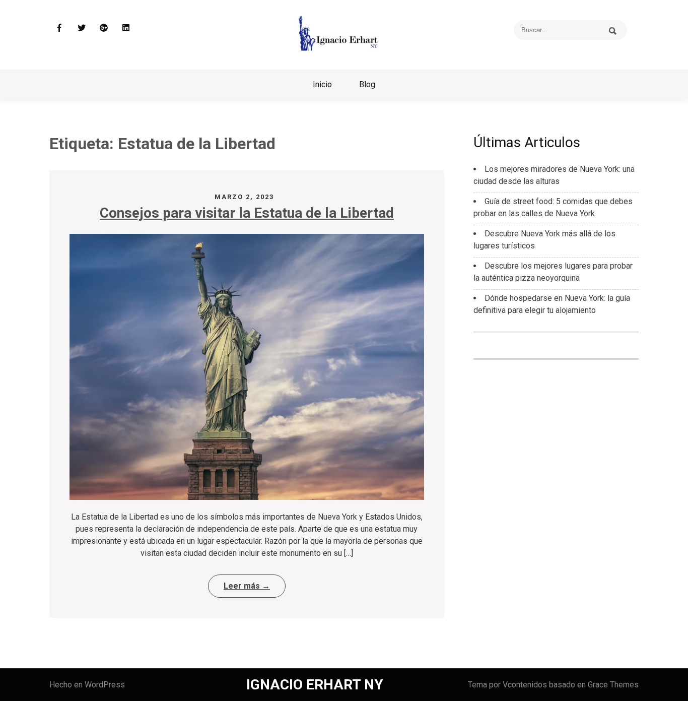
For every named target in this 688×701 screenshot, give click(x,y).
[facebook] (59, 28)
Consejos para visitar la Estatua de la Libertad (247, 213)
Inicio (322, 84)
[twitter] (82, 28)
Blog (367, 84)
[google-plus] (104, 28)
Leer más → (247, 586)
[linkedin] (126, 28)
